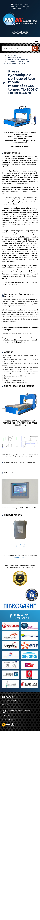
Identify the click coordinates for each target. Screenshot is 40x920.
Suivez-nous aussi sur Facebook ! (18, 711)
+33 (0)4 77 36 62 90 (20, 6)
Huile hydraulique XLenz (20, 545)
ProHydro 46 (20, 547)
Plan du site (6, 716)
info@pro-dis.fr (20, 8)
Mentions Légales (8, 720)
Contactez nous (20, 557)
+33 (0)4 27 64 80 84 (20, 4)
